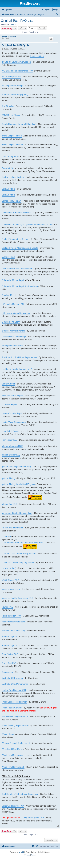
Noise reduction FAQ (11, 616)
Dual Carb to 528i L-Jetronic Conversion (20, 794)
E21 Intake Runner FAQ (13, 304)
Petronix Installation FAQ (13, 630)
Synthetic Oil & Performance (15, 684)
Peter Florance (37, 56)
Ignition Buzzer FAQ (11, 455)
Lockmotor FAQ (9, 568)
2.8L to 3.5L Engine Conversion (16, 62)
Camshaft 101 (8, 168)
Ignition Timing (8, 478)
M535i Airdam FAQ (10, 580)
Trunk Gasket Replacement (14, 702)
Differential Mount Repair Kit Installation (20, 286)
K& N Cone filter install (12, 528)
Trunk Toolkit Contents (12, 708)
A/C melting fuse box (11, 76)
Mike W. (14, 24)
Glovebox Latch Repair (12, 395)
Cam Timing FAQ (10, 156)
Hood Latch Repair (10, 431)
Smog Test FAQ (9, 663)
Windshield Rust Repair (12, 749)
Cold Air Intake (8, 189)
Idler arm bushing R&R (12, 446)
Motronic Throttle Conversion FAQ (17, 598)
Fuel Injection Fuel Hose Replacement (19, 357)
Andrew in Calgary (9, 36)
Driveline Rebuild (9, 295)
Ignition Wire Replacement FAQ (16, 466)
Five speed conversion (12, 345)
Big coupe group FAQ (34, 818)
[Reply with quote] (51, 39)
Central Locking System (13, 177)
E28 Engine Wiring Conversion (16, 313)
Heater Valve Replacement (14, 422)
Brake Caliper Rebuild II (13, 144)
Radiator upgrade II (10, 645)
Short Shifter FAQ (10, 654)
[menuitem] (8, 10)
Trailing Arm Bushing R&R (14, 690)
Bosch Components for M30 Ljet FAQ (19, 124)
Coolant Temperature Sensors (15, 239)
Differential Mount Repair (13, 280)
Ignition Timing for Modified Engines (18, 484)
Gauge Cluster (8, 384)
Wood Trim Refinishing (12, 755)
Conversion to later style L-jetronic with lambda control (27, 224)
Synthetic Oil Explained (12, 678)
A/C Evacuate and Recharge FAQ (17, 71)
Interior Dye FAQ (9, 504)
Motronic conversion (11, 589)
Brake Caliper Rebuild (12, 136)
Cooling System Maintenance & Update (20, 248)
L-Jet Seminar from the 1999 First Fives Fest (22, 542)
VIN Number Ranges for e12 (15, 716)
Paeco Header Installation (13, 622)
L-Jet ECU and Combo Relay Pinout (18, 553)
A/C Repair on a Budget (13, 85)
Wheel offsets (8, 734)
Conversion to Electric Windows (16, 212)
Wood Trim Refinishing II (13, 767)
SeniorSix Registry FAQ (13, 806)
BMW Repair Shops (11, 115)
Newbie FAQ (7, 607)
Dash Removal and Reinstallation (17, 268)
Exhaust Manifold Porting (13, 331)
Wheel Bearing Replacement (15, 725)
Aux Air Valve (8, 106)
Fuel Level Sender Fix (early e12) (17, 369)
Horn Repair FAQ (9, 440)
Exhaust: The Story (11, 322)
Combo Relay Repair (11, 201)
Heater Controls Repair (12, 413)
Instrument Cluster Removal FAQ (17, 513)
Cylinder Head (8, 257)
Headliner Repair (9, 404)
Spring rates (7, 672)
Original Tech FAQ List (17, 20)
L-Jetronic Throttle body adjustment (18, 562)
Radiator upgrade (9, 636)
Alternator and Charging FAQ (15, 94)
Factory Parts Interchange (14, 336)
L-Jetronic (6, 536)
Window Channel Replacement (16, 743)
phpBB (21, 852)
